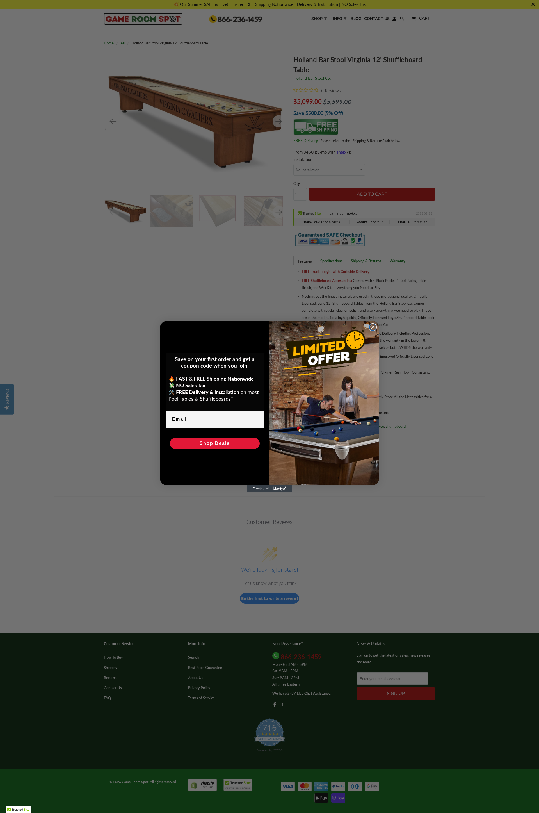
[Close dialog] (372, 327)
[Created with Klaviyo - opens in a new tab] (269, 488)
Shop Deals (215, 443)
